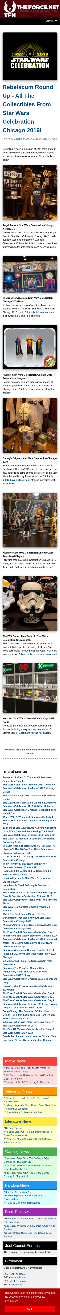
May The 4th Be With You (18, 1192)
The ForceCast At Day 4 (28, 993)
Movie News (15, 1061)
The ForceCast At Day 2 (28, 1000)
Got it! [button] (30, 1309)
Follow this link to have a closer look (37, 654)
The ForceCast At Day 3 (28, 996)
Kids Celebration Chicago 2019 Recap (29, 802)
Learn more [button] (11, 1301)
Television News (18, 1091)
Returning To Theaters (27, 1082)
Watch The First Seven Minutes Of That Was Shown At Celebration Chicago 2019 (27, 918)
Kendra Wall (15, 1284)
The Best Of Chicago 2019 (30, 935)
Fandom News (17, 1185)
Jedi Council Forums (22, 1245)
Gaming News (17, 1151)
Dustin (17, 138)
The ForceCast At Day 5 (28, 932)
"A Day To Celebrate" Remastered (22, 1202)
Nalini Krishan (17, 1277)
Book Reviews (17, 1212)
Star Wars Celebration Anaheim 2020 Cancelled (29, 784)
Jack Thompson (18, 1281)
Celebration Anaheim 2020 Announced (30, 939)
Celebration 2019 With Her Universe (28, 806)
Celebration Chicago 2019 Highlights (29, 835)
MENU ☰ (51, 21)
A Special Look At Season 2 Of (24, 1112)
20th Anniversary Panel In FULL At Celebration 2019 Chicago (25, 972)
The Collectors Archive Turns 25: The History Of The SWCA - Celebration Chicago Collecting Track (29, 849)
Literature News (18, 1121)
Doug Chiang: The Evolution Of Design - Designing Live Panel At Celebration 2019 (29, 1015)
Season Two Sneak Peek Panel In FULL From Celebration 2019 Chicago (29, 954)
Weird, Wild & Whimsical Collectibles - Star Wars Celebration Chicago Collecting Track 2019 (30, 821)
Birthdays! (13, 1261)
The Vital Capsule (14, 1128)
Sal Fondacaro (18, 1273)
